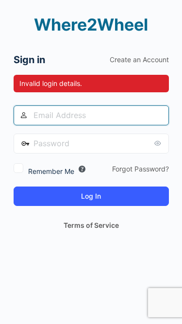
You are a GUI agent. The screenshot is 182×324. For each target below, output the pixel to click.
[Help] (82, 169)
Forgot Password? (140, 169)
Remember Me (51, 171)
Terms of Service (91, 225)
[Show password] (159, 143)
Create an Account (139, 59)
